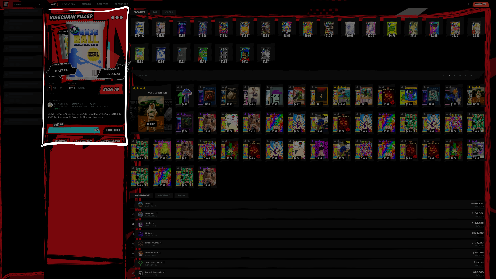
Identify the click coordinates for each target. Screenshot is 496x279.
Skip (86, 168)
